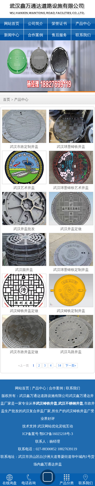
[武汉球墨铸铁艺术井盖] (71, 168)
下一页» (70, 365)
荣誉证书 (59, 24)
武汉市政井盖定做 (24, 352)
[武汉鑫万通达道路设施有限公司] (47, 66)
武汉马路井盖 (71, 352)
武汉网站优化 (48, 426)
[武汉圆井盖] (24, 252)
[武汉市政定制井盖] (24, 137)
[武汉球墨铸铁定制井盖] (71, 255)
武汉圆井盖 (24, 270)
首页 (6, 99)
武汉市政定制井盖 (24, 147)
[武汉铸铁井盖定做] (24, 293)
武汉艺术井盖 (24, 188)
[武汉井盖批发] (24, 223)
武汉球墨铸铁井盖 (71, 147)
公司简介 (35, 24)
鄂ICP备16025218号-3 (56, 434)
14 (59, 365)
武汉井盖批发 (24, 229)
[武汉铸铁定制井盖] (71, 290)
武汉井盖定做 (71, 229)
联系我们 (83, 35)
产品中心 (83, 24)
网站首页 (11, 24)
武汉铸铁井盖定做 (24, 311)
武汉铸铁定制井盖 (71, 311)
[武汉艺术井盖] (24, 168)
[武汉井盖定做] (71, 211)
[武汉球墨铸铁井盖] (71, 126)
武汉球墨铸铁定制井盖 (71, 270)
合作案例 (35, 35)
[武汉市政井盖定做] (27, 331)
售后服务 (59, 35)
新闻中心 (11, 35)
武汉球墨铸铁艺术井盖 (71, 188)
